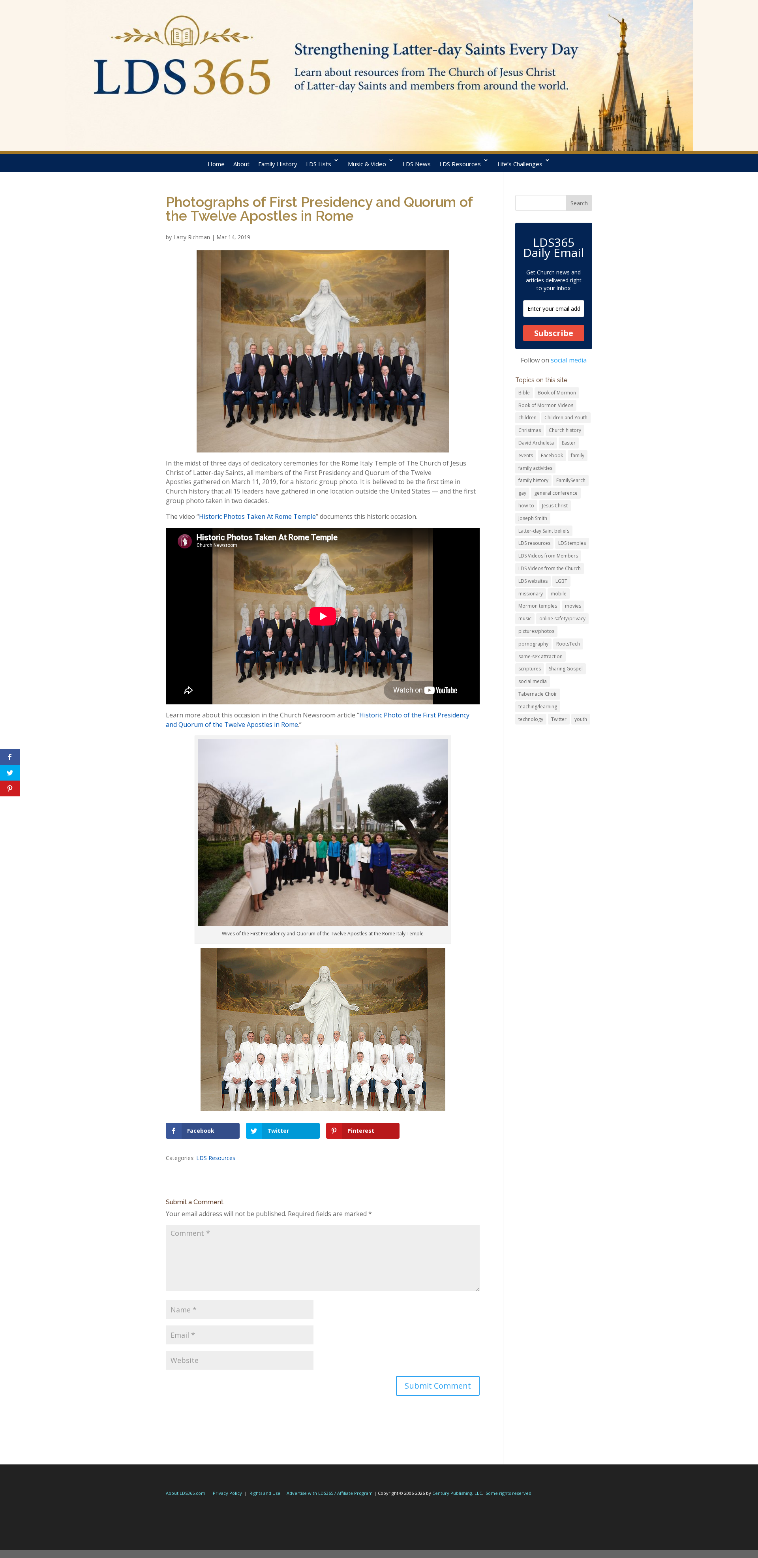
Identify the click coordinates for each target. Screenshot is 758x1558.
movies (573, 606)
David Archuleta (536, 442)
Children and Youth (565, 417)
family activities (535, 468)
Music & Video (367, 164)
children (527, 417)
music (524, 618)
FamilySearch (570, 480)
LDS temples (572, 543)
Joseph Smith (532, 518)
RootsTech (568, 643)
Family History (277, 164)
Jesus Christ (555, 505)
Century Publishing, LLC (457, 1493)
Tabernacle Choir (537, 694)
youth (580, 719)
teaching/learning (537, 706)
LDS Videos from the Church (549, 568)
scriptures (529, 668)
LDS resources (534, 543)
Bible (524, 392)
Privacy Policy (227, 1493)
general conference (556, 493)
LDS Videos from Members (548, 555)
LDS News (417, 164)
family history (533, 480)
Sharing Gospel (566, 668)
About (241, 164)
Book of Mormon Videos (545, 405)
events (525, 455)
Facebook (552, 455)
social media (569, 360)
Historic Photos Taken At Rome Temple (257, 516)
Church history (565, 430)
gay (522, 493)
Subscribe (553, 333)
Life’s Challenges (519, 164)
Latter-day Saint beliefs (543, 530)
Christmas (529, 430)
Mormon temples (537, 606)
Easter (569, 442)
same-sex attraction (540, 656)
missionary (530, 593)
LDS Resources (460, 164)
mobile (559, 593)
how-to (526, 505)
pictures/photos (536, 631)
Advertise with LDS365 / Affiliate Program (330, 1493)
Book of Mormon (557, 392)
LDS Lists (318, 164)
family (577, 455)
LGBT (561, 581)
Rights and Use (265, 1493)
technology (530, 719)
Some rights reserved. (509, 1493)
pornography (533, 643)
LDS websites (533, 581)
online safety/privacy (562, 618)
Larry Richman (191, 237)
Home (216, 164)
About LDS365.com (185, 1493)
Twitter (559, 719)
